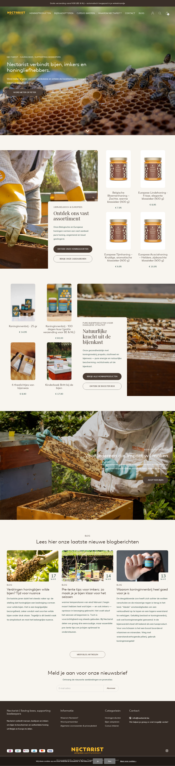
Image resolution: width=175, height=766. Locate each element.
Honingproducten (40, 13)
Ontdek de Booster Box (102, 386)
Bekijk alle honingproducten (102, 376)
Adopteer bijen (155, 480)
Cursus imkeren (86, 13)
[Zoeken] (160, 13)
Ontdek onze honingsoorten (72, 249)
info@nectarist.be (140, 718)
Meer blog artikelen (87, 654)
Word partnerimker (69, 722)
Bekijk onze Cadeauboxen (73, 259)
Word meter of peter (24, 92)
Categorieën (113, 710)
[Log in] (152, 13)
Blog (141, 13)
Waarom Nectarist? (110, 13)
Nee (109, 761)
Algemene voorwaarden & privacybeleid (78, 726)
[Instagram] (167, 751)
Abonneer (111, 688)
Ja (98, 761)
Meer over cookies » (128, 761)
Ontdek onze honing (62, 92)
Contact (130, 13)
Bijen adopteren (63, 13)
